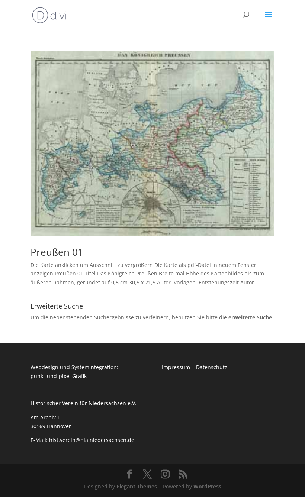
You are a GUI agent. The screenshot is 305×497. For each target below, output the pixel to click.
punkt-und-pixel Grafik (58, 376)
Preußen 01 (56, 252)
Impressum (176, 367)
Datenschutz (211, 367)
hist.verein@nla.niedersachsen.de (92, 439)
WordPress (207, 486)
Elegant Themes (136, 486)
